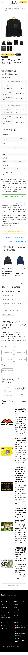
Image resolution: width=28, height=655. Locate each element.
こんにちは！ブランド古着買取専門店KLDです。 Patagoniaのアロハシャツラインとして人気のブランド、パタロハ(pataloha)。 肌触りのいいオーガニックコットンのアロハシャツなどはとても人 (20, 568)
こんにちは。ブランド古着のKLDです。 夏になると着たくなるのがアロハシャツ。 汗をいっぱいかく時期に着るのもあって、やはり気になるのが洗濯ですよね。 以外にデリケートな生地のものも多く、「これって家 (21, 452)
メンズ (16, 144)
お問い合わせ (17, 613)
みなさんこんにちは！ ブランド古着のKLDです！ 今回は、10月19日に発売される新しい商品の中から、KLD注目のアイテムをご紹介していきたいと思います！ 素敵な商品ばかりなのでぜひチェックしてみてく (21, 493)
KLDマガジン (4, 622)
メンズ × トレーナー (8, 314)
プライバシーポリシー (6, 613)
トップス (18, 54)
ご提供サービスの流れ (19, 607)
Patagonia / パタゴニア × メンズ (11, 299)
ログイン (3, 604)
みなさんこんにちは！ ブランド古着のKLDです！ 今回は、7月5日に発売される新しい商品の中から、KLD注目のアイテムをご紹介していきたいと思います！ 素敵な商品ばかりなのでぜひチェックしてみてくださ (21, 533)
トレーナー (5, 56)
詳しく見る (24, 395)
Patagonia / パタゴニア (8, 54)
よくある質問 (17, 610)
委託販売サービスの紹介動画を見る (18, 241)
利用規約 (3, 610)
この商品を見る (7, 352)
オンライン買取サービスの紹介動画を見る (16, 237)
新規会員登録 (4, 607)
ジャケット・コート (5, 266)
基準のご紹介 (4, 601)
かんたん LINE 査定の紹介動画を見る (17, 203)
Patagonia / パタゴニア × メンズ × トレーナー (14, 304)
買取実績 (16, 604)
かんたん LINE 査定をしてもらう (14, 197)
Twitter (18, 632)
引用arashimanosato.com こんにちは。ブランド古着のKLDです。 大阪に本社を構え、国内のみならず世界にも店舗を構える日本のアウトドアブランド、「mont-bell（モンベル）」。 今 (21, 424)
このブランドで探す (7, 359)
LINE (18, 638)
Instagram (19, 625)
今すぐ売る (23, 2)
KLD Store (4, 628)
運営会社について (18, 616)
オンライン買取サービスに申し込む (14, 231)
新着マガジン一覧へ (14, 586)
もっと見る (24, 283)
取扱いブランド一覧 (19, 601)
